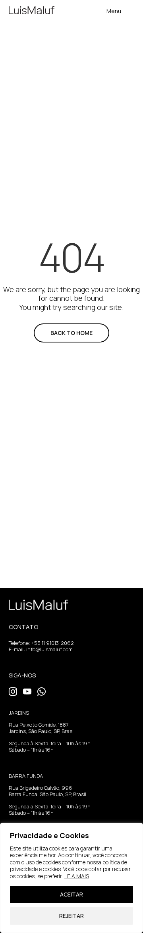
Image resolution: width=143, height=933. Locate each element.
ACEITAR (71, 894)
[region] (71, 878)
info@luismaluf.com (49, 649)
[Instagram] (13, 690)
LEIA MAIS (76, 876)
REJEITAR (71, 916)
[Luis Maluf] (31, 10)
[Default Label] (27, 690)
